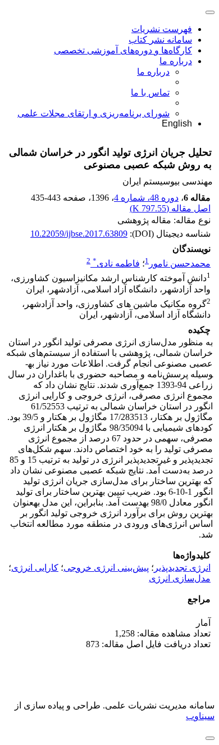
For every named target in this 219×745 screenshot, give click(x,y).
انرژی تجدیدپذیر (182, 567)
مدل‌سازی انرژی (180, 578)
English (177, 123)
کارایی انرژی (34, 567)
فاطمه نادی (116, 263)
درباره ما (175, 61)
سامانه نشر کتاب (160, 39)
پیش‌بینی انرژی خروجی (106, 567)
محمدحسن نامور (180, 263)
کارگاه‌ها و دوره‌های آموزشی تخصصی (123, 50)
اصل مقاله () (170, 208)
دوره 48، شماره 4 (146, 197)
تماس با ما (150, 92)
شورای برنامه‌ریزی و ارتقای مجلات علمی (93, 113)
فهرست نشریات (161, 29)
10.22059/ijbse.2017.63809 (78, 233)
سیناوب (200, 716)
